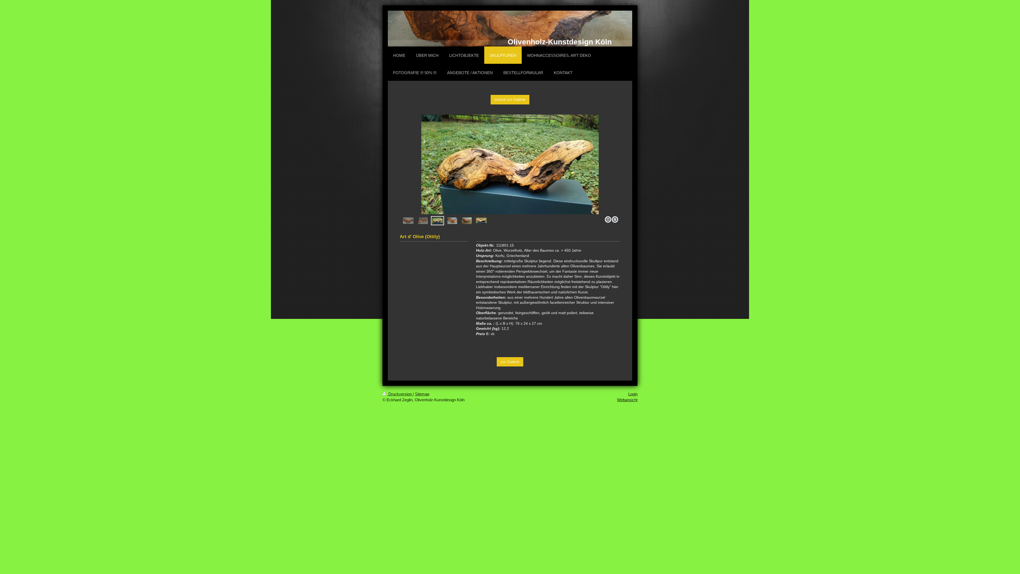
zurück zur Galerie (510, 99)
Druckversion (400, 394)
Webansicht (627, 400)
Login (633, 394)
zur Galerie (510, 362)
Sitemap (422, 394)
